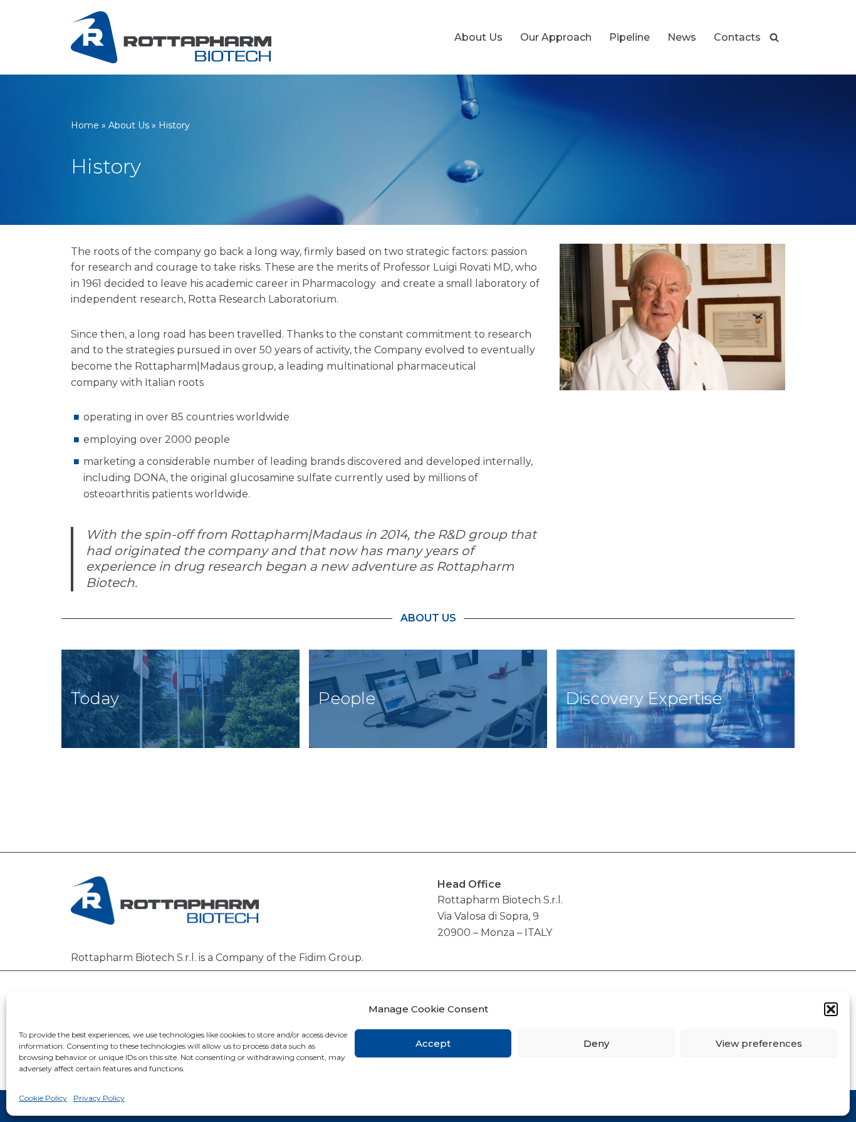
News (681, 37)
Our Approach (556, 37)
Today (95, 698)
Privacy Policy (99, 1098)
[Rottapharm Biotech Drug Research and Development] (171, 37)
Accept (433, 1043)
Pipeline (629, 37)
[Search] (774, 37)
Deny (596, 1043)
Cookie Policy (43, 1098)
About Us (478, 37)
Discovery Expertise (644, 698)
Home (85, 125)
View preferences (759, 1043)
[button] (831, 1009)
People (346, 698)
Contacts (737, 37)
